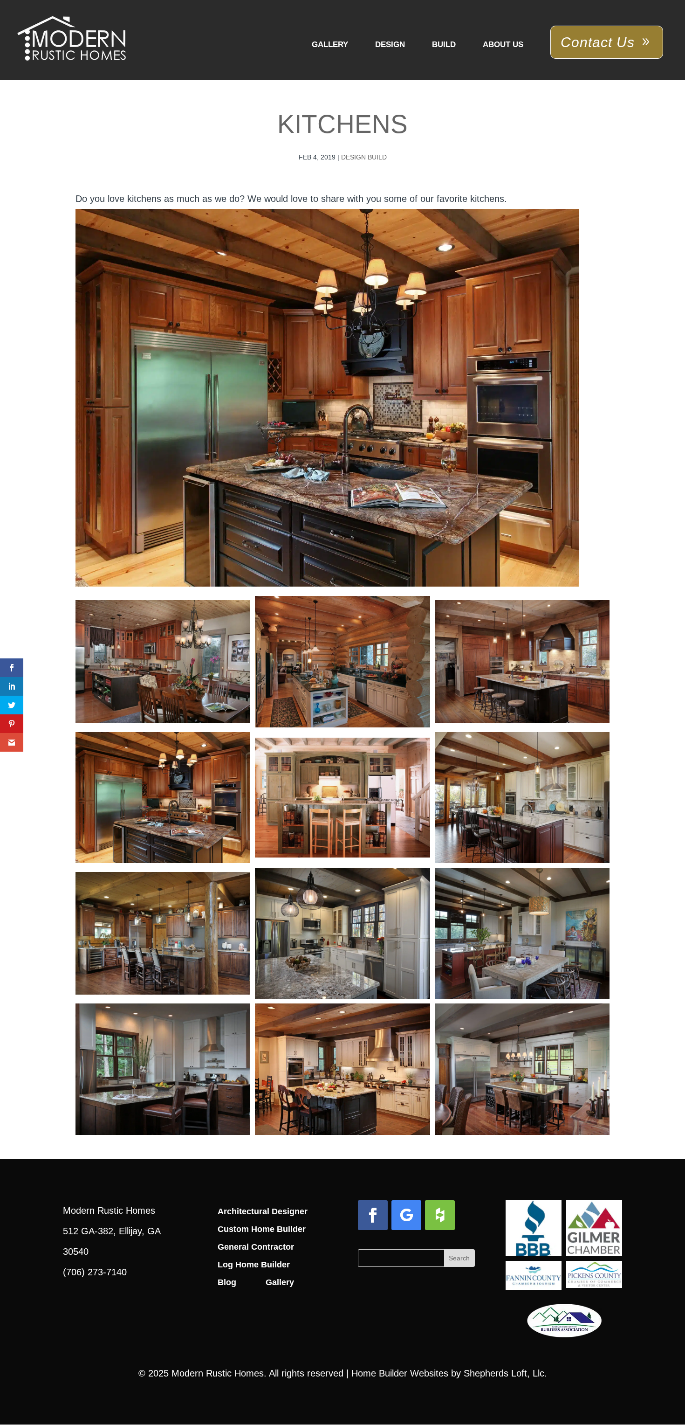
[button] (373, 1215)
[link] (71, 39)
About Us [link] (503, 44)
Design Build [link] (364, 157)
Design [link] (390, 44)
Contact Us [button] (598, 42)
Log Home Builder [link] (254, 1264)
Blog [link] (227, 1282)
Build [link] (444, 44)
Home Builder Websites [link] (399, 1373)
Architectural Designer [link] (263, 1211)
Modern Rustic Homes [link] (217, 1373)
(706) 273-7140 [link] (95, 1272)
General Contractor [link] (256, 1247)
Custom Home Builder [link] (262, 1229)
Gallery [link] (330, 44)
